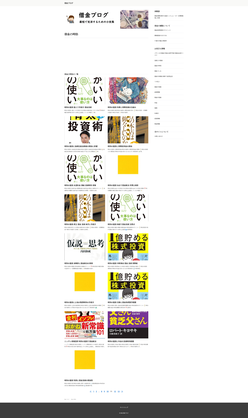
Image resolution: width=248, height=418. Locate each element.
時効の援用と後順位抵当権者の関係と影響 (81, 146)
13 (119, 391)
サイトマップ (124, 407)
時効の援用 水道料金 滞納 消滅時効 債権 (80, 185)
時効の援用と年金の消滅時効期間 (121, 341)
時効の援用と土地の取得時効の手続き (79, 302)
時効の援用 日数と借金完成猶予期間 (122, 302)
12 (115, 391)
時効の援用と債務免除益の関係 (120, 146)
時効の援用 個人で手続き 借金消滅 (78, 107)
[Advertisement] (120, 55)
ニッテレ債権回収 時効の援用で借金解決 (80, 341)
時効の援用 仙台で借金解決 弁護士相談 (123, 185)
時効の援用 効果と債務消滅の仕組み (122, 107)
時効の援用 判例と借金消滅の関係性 (78, 380)
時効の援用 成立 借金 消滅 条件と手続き (80, 224)
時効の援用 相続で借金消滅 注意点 (121, 224)
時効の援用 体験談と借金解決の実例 (78, 263)
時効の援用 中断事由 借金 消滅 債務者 (123, 263)
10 (107, 391)
